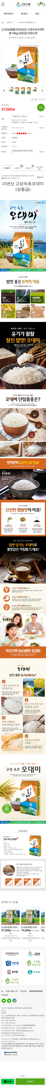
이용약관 (23, 991)
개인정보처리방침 (36, 991)
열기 (23, 1076)
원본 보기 (4, 178)
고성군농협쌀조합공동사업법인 (22, 151)
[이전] (4, 91)
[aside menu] (2, 4)
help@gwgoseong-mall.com (12, 1033)
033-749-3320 (10, 1020)
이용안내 (4, 995)
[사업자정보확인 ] (29, 1025)
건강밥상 (15, 138)
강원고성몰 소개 (11, 991)
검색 (43, 4)
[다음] (42, 91)
